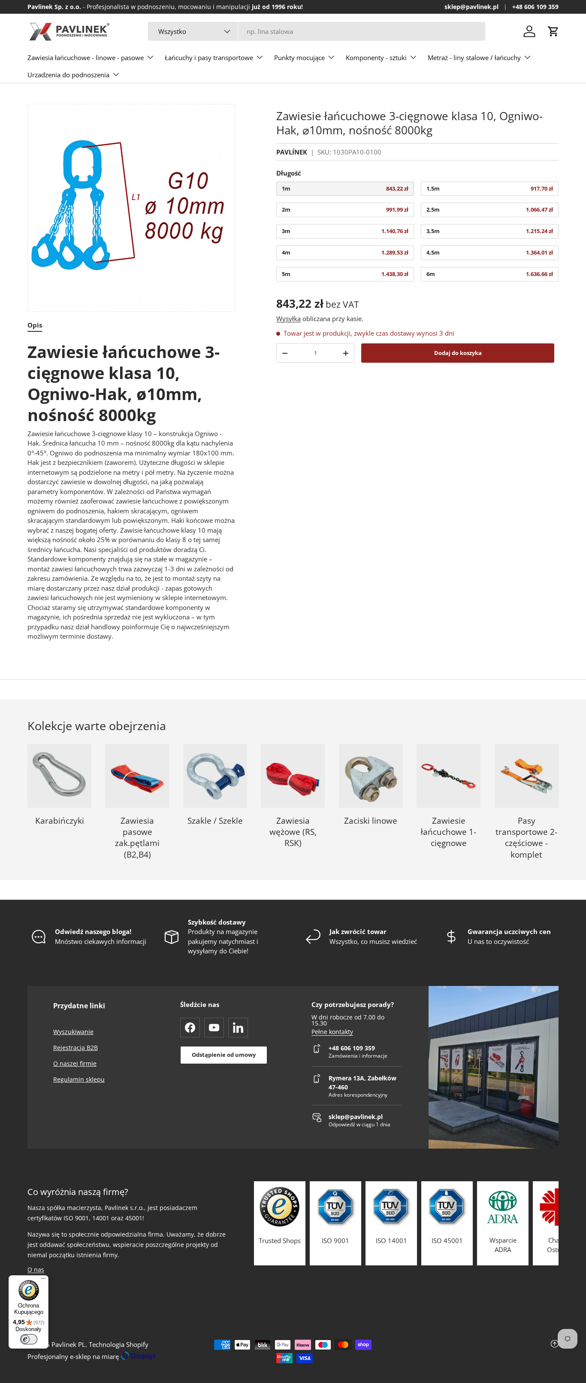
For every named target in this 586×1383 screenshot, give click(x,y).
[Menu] (43, 1280)
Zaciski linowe (370, 820)
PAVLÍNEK (291, 152)
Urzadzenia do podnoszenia (68, 74)
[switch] (28, 1339)
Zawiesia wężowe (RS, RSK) (293, 832)
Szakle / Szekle (215, 820)
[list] (131, 208)
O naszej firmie (75, 1063)
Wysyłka (288, 319)
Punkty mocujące (299, 57)
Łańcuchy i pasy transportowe (209, 57)
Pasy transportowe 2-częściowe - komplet (526, 837)
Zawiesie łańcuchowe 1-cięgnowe (448, 832)
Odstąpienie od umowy (224, 1054)
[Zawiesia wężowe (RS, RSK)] (293, 776)
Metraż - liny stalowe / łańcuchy (474, 57)
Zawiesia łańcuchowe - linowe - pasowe (85, 57)
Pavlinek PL (68, 1344)
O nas (35, 1269)
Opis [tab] (34, 325)
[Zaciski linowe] (371, 776)
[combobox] (316, 31)
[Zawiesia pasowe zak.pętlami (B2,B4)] (137, 776)
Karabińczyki (59, 820)
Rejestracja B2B (75, 1047)
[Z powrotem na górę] (470, 1351)
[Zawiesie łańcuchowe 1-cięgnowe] (448, 776)
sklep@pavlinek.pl (471, 7)
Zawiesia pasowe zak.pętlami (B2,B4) (137, 837)
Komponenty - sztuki (376, 57)
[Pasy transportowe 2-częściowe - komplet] (527, 776)
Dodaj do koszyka (458, 353)
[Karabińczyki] (59, 776)
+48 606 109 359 (535, 7)
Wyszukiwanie (73, 1032)
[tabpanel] (131, 491)
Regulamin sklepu (79, 1079)
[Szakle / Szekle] (215, 776)
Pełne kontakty (332, 1032)
